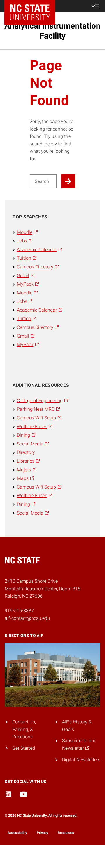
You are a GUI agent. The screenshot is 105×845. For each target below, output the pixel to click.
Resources (66, 833)
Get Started (23, 748)
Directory (26, 452)
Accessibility (17, 833)
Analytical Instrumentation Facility (52, 31)
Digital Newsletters (81, 759)
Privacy (42, 833)
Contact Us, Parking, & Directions (24, 729)
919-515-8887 (19, 610)
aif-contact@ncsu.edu (27, 618)
